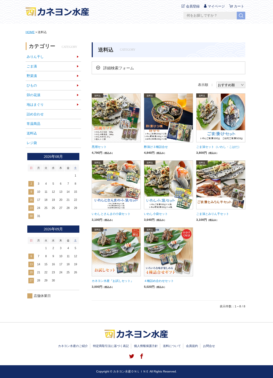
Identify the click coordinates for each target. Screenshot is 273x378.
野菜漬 (32, 76)
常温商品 (33, 124)
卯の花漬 (33, 95)
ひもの (32, 85)
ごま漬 (32, 66)
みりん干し (35, 56)
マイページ (216, 6)
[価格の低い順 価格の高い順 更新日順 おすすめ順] (230, 85)
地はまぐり (35, 104)
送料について (172, 346)
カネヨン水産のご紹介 (73, 346)
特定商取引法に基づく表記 (111, 346)
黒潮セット (99, 146)
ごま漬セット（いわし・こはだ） (218, 146)
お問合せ (209, 346)
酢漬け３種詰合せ (156, 146)
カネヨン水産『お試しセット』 (113, 280)
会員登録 (193, 6)
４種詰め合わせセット (159, 280)
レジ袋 (32, 143)
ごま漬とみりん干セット (212, 213)
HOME (30, 32)
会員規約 (192, 346)
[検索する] (241, 15)
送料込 (32, 133)
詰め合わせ (35, 114)
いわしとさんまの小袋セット (111, 213)
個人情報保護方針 (146, 346)
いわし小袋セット (156, 213)
